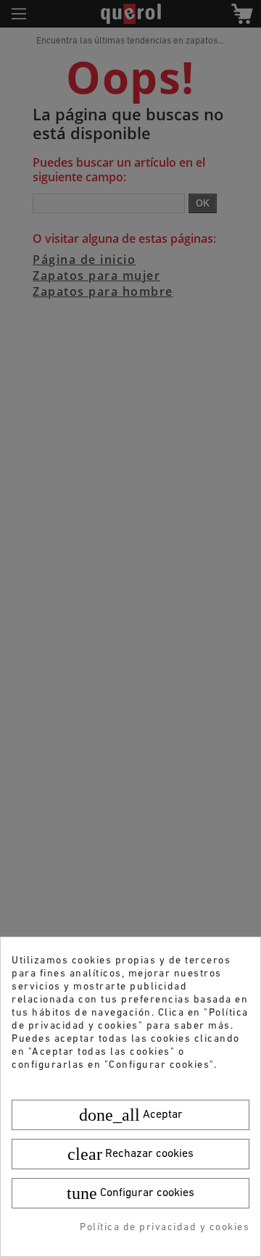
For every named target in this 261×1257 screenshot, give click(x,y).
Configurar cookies (130, 1193)
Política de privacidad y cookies (164, 1227)
